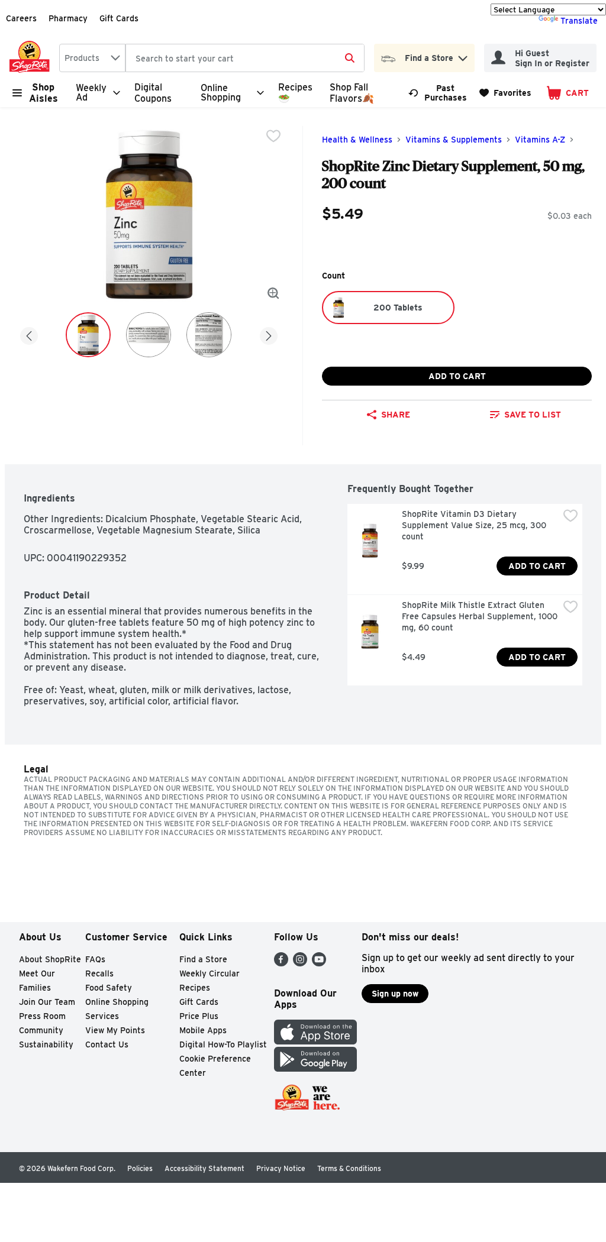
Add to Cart (457, 376)
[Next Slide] (268, 333)
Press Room (42, 1016)
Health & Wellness (357, 139)
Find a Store (203, 959)
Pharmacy (68, 18)
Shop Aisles (43, 93)
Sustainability (46, 1044)
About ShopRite (50, 959)
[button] (463, 55)
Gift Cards (118, 18)
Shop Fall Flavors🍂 (352, 93)
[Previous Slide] (29, 333)
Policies (140, 1168)
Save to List (532, 414)
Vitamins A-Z (540, 139)
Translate (579, 20)
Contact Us (106, 1044)
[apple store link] (315, 1041)
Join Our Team (47, 1002)
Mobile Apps (203, 1030)
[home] (31, 58)
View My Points (115, 1030)
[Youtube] (319, 963)
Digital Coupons (153, 93)
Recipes (194, 987)
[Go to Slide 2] (148, 334)
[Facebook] (281, 963)
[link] (438, 93)
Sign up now (395, 993)
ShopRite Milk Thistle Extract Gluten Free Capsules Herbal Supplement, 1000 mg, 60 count (480, 616)
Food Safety (108, 987)
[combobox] (92, 58)
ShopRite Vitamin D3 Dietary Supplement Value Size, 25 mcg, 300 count (475, 525)
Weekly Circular (209, 973)
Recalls (99, 973)
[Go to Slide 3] (208, 334)
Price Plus (198, 1016)
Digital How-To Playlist (223, 1044)
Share (395, 414)
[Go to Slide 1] (88, 334)
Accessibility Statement (204, 1168)
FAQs (95, 959)
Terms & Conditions (349, 1168)
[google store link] (315, 1068)
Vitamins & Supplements (453, 139)
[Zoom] (273, 293)
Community (41, 1030)
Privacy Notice (280, 1168)
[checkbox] (273, 136)
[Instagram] (300, 963)
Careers (21, 18)
